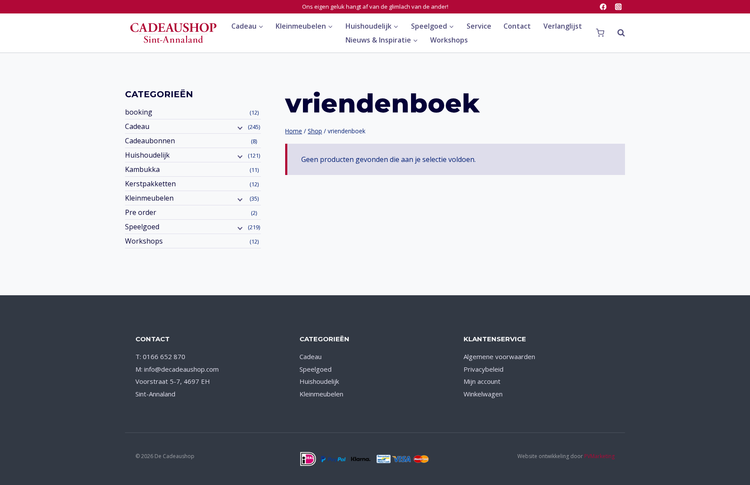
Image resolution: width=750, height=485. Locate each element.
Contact (517, 26)
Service (479, 26)
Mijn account (482, 381)
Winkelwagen (483, 393)
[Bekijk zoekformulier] (617, 33)
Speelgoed (142, 226)
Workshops (449, 40)
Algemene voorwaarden (499, 356)
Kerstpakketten (150, 183)
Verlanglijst (562, 26)
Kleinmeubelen (149, 198)
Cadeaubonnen (150, 140)
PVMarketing (599, 456)
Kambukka (142, 169)
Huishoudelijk (147, 155)
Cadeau (137, 126)
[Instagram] (618, 6)
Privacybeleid (483, 369)
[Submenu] (239, 127)
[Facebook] (603, 6)
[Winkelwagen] (600, 33)
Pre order (140, 212)
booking (138, 112)
